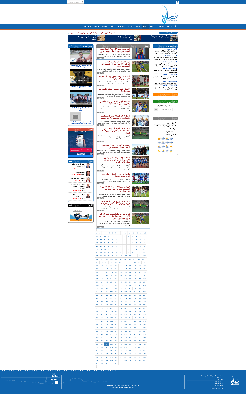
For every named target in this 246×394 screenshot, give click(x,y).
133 (121, 265)
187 (116, 282)
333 (130, 324)
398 (125, 344)
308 (116, 318)
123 (125, 262)
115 (139, 259)
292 (144, 311)
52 (136, 243)
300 (130, 314)
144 (121, 269)
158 (135, 272)
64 (132, 246)
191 (135, 282)
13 (137, 233)
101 (126, 256)
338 (102, 328)
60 (116, 246)
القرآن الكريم (171, 123)
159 (140, 272)
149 (144, 269)
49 (124, 243)
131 (111, 265)
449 (107, 360)
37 (128, 239)
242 (116, 298)
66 (140, 246)
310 (125, 318)
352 (116, 331)
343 (125, 328)
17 (101, 236)
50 (128, 243)
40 (140, 239)
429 (116, 354)
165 (116, 275)
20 (112, 236)
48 (120, 243)
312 (135, 318)
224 (135, 292)
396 (116, 344)
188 (121, 282)
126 (139, 262)
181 (140, 279)
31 (105, 239)
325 (144, 321)
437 (102, 357)
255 (125, 301)
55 (97, 246)
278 (130, 308)
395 (111, 344)
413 (144, 347)
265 (121, 305)
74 (120, 249)
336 (144, 324)
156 (125, 272)
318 (111, 321)
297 (116, 314)
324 (140, 321)
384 (111, 341)
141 (107, 269)
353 (121, 331)
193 (144, 282)
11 (129, 233)
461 (111, 363)
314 (144, 318)
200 (125, 285)
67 (144, 246)
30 (101, 239)
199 (121, 285)
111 (121, 259)
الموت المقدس (80, 172)
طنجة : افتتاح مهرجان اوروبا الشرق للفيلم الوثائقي (81, 86)
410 (130, 347)
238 (97, 298)
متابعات (96, 26)
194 (97, 285)
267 (130, 305)
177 (121, 279)
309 (121, 318)
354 (125, 331)
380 (144, 337)
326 (97, 324)
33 (112, 239)
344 (130, 328)
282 (97, 311)
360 (102, 334)
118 (102, 262)
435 (144, 354)
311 (130, 318)
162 (102, 275)
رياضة (145, 26)
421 (130, 350)
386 (121, 341)
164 (111, 275)
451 (116, 360)
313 (139, 318)
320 (121, 321)
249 (97, 301)
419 (121, 350)
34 (116, 239)
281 (144, 308)
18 (105, 236)
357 (140, 331)
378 (135, 337)
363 (116, 334)
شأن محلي (160, 26)
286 (116, 311)
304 (97, 318)
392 (97, 344)
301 (135, 314)
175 (111, 279)
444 (135, 357)
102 (130, 256)
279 (135, 308)
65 (136, 246)
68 (97, 249)
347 (144, 328)
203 (140, 285)
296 (111, 314)
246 (135, 298)
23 (124, 236)
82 (101, 252)
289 (130, 311)
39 (136, 239)
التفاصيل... (101, 58)
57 (105, 246)
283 (102, 311)
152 (107, 272)
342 (121, 328)
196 (107, 285)
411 (135, 347)
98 (112, 256)
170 (140, 275)
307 (111, 318)
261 (102, 305)
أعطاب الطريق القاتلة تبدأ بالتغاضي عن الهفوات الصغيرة (77, 186)
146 (130, 269)
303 (144, 314)
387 (125, 341)
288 (125, 311)
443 (130, 357)
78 (136, 249)
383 (107, 341)
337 (97, 328)
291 (140, 311)
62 (124, 246)
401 (140, 344)
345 (135, 328)
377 (130, 337)
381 (97, 341)
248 (144, 298)
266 (125, 305)
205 (97, 288)
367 (135, 334)
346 (140, 328)
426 (102, 354)
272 (102, 308)
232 (121, 295)
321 (125, 321)
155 (121, 272)
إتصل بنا (55, 375)
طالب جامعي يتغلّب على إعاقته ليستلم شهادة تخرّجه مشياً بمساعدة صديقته (81, 122)
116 (143, 259)
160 (144, 272)
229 (107, 295)
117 (97, 262)
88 (124, 252)
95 (101, 256)
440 (116, 357)
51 (132, 243)
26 (136, 236)
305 (102, 318)
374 (116, 337)
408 (121, 347)
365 (125, 334)
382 (102, 341)
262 (107, 305)
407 (116, 347)
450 (111, 360)
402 (144, 344)
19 (109, 236)
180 (135, 279)
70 (105, 249)
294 (102, 314)
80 (144, 249)
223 (130, 292)
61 (120, 246)
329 (111, 324)
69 (101, 249)
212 (130, 288)
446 (144, 357)
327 (102, 324)
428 (111, 354)
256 (130, 301)
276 (121, 308)
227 (97, 295)
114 (134, 259)
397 (121, 344)
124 (130, 262)
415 (102, 350)
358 (144, 331)
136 (135, 265)
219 (111, 292)
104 (140, 256)
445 (140, 357)
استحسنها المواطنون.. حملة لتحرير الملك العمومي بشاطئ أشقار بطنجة (87, 37)
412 (139, 347)
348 (97, 331)
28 (144, 236)
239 (102, 298)
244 (125, 298)
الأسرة (112, 26)
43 (101, 243)
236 (140, 295)
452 (121, 360)
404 (102, 347)
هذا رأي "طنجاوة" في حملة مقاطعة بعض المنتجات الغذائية (81, 65)
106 (97, 259)
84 (109, 252)
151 (102, 272)
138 (144, 265)
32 (109, 239)
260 (97, 305)
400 (135, 344)
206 (102, 288)
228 (102, 295)
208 (111, 288)
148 (140, 269)
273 (107, 308)
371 (102, 337)
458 (97, 363)
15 (145, 233)
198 (116, 285)
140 (102, 269)
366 (130, 334)
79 (140, 249)
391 (144, 341)
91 (136, 252)
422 (135, 350)
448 (102, 360)
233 (125, 295)
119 (106, 262)
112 (125, 259)
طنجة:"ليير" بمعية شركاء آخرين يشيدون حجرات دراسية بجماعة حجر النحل (81, 109)
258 (140, 301)
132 (116, 265)
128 (97, 265)
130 (107, 265)
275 (116, 308)
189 (125, 282)
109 (111, 259)
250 (102, 301)
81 (97, 252)
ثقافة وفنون (121, 26)
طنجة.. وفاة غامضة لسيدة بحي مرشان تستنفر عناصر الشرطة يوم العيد (123, 37)
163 (107, 275)
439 (111, 357)
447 (97, 360)
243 (121, 298)
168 (130, 275)
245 (130, 298)
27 (140, 236)
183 (97, 282)
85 (112, 252)
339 (107, 328)
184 (102, 282)
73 (116, 249)
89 (128, 252)
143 (116, 269)
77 (132, 249)
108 (107, 259)
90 (132, 252)
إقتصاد (138, 26)
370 (97, 337)
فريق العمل (87, 26)
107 (102, 259)
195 (102, 285)
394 (107, 344)
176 (116, 279)
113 (129, 259)
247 (140, 298)
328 (107, 324)
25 (132, 236)
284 (107, 311)
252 (111, 301)
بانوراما (104, 26)
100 (121, 256)
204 (144, 285)
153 (111, 272)
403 (97, 347)
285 (111, 311)
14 (141, 233)
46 (112, 243)
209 (116, 288)
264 (116, 305)
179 (130, 279)
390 (140, 341)
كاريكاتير (90, 205)
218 (107, 292)
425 (97, 354)
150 (97, 272)
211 (125, 288)
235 (135, 295)
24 (128, 236)
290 (135, 311)
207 (107, 288)
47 (116, 243)
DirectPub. (130, 387)
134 (125, 265)
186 (111, 282)
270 (144, 305)
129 (102, 265)
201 (130, 285)
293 (97, 314)
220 (116, 292)
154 (116, 272)
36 (124, 239)
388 (130, 341)
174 (107, 279)
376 (125, 337)
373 (111, 337)
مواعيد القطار (171, 129)
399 (130, 344)
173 (102, 279)
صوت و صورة (88, 46)
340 (111, 328)
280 (140, 308)
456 (140, 360)
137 (140, 265)
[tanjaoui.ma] (169, 14)
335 (140, 324)
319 (116, 321)
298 (121, 314)
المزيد (70, 46)
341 (116, 328)
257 (135, 301)
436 (97, 357)
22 (120, 236)
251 (107, 301)
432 (130, 354)
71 (109, 249)
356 (135, 331)
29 (97, 239)
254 (121, 301)
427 (107, 354)
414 (97, 350)
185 (107, 282)
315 (97, 321)
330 (116, 324)
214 (139, 288)
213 (135, 288)
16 (97, 236)
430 (121, 354)
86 (116, 252)
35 (120, 239)
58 (109, 246)
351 (111, 331)
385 (116, 341)
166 (121, 275)
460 (107, 363)
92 (140, 252)
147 (135, 269)
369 (144, 334)
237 (144, 295)
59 (112, 246)
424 (144, 350)
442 (125, 357)
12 (133, 233)
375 (121, 337)
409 (125, 347)
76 (128, 249)
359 (97, 334)
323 (135, 321)
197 (111, 285)
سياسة (169, 26)
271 (97, 308)
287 (121, 311)
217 (102, 292)
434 (140, 354)
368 (140, 334)
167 (125, 275)
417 (111, 350)
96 (105, 256)
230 (111, 295)
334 (135, 324)
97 (109, 256)
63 (128, 246)
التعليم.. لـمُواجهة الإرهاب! (77, 178)
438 (107, 357)
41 (144, 239)
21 (116, 236)
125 (134, 262)
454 (130, 360)
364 (121, 334)
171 (144, 275)
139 (97, 269)
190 (130, 282)
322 (130, 321)
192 (140, 282)
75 (124, 249)
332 (125, 324)
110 (116, 259)
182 (144, 279)
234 (130, 295)
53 (140, 243)
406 (111, 347)
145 (125, 269)
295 (107, 314)
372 (107, 337)
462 (116, 363)
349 (102, 331)
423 (140, 350)
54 (144, 243)
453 (125, 360)
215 (144, 288)
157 (130, 272)
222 (125, 292)
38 (132, 239)
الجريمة (130, 26)
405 (107, 347)
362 (111, 334)
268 (135, 305)
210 (121, 288)
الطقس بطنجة (171, 135)
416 (107, 350)
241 (111, 298)
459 (102, 363)
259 (144, 301)
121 (115, 262)
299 (125, 314)
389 (135, 341)
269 (140, 305)
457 (144, 360)
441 (121, 357)
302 (140, 314)
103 (135, 256)
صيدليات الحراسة (170, 132)
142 (111, 269)
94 (97, 256)
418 (116, 350)
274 (111, 308)
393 (102, 344)
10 (125, 233)
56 (101, 246)
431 (125, 354)
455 (135, 360)
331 (121, 324)
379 (140, 337)
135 (130, 265)
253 (116, 301)
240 (107, 298)
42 (97, 243)
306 (107, 318)
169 (135, 275)
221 (121, 292)
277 (125, 308)
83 (105, 252)
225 (140, 292)
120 (111, 262)
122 (120, 262)
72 (112, 249)
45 (109, 243)
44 (105, 243)
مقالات (90, 161)
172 (97, 279)
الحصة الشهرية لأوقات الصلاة (166, 126)
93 (144, 252)
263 (111, 305)
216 (97, 292)
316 (102, 321)
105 (144, 256)
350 (107, 331)
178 (125, 279)
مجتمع (152, 26)
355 (130, 331)
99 (116, 256)
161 (97, 275)
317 (107, 321)
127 (144, 262)
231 (116, 295)
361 (107, 334)
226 (144, 292)
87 (120, 252)
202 (135, 285)
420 (125, 350)
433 (135, 354)
